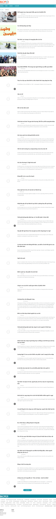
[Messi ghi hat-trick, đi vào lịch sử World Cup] (8, 194)
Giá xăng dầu (3, 501)
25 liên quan (23, 344)
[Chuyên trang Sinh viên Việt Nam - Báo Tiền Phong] (18, 68)
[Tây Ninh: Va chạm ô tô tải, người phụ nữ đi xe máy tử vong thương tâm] (8, 386)
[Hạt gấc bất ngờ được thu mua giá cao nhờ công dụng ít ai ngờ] (8, 235)
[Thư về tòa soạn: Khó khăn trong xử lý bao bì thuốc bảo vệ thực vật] (8, 441)
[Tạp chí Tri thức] (18, 205)
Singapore (54, 504)
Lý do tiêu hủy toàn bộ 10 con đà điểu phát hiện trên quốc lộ (33, 368)
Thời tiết (10, 501)
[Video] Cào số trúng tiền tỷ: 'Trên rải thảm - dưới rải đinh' (32, 478)
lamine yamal (39, 502)
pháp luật (35, 501)
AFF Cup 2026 (39, 499)
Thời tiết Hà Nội (45, 501)
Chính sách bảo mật (3, 513)
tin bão (2, 504)
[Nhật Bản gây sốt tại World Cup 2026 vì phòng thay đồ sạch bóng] (8, 208)
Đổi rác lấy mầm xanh (23, 108)
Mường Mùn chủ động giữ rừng (25, 299)
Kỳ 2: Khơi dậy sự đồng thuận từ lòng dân (28, 422)
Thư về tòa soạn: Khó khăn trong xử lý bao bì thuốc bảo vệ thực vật (35, 436)
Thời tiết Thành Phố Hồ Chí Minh (10, 504)
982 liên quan (22, 191)
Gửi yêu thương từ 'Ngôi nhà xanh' (26, 162)
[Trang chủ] (4, 2)
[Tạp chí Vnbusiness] (18, 454)
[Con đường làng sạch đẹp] (8, 30)
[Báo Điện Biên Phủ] (19, 301)
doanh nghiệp (22, 502)
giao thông (3, 502)
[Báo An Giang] (18, 219)
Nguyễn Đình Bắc (9, 502)
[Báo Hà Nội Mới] (18, 27)
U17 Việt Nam (19, 504)
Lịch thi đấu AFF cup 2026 (27, 504)
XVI (31, 502)
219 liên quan (23, 454)
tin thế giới (3, 499)
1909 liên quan (23, 55)
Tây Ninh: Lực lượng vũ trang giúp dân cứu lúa (29, 39)
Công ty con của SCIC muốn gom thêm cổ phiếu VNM (31, 285)
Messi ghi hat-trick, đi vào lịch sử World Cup (29, 190)
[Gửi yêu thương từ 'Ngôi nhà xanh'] (8, 167)
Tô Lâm (34, 502)
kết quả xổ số (45, 499)
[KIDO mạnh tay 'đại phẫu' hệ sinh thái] (8, 276)
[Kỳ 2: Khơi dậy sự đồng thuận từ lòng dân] (8, 427)
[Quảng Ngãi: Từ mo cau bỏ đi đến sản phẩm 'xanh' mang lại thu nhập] (8, 359)
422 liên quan (22, 205)
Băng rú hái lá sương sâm (24, 464)
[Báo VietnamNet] (18, 370)
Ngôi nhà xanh (21, 258)
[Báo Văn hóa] (18, 137)
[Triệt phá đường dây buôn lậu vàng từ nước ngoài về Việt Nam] (8, 331)
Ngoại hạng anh (35, 504)
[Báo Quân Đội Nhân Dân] (19, 41)
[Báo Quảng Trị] (19, 164)
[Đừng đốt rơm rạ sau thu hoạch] (8, 180)
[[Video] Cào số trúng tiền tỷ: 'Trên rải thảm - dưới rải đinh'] (8, 482)
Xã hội (14, 502)
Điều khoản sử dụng (3, 512)
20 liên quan (22, 219)
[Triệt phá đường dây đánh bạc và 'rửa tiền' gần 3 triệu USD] (8, 221)
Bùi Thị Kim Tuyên (20, 499)
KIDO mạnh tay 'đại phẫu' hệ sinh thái (27, 272)
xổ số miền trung (23, 501)
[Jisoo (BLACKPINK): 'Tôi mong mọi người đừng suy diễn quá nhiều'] (8, 71)
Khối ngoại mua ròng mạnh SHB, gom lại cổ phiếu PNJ (31, 12)
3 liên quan (23, 41)
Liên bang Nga (45, 502)
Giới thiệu (1, 511)
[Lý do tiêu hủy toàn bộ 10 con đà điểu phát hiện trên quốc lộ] (8, 372)
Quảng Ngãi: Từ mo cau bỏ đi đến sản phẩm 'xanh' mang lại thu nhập (35, 354)
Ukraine (17, 502)
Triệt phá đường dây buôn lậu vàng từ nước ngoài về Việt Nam (34, 327)
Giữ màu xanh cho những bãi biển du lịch (28, 135)
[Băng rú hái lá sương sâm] (8, 468)
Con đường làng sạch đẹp (24, 26)
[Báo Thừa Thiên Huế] (18, 466)
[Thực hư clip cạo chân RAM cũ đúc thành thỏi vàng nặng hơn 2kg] (8, 85)
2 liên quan (21, 287)
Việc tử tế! (20, 94)
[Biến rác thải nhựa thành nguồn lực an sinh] (8, 318)
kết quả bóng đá (16, 501)
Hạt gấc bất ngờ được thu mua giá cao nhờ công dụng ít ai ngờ (34, 231)
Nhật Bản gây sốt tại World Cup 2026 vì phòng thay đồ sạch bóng (34, 203)
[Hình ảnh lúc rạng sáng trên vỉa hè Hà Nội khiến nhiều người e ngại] (8, 400)
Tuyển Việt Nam (30, 501)
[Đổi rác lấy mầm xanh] (8, 112)
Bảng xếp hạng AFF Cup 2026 (11, 499)
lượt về (40, 501)
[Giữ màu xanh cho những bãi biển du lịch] (8, 139)
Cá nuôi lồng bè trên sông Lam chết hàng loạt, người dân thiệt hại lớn (35, 409)
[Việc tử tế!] (8, 98)
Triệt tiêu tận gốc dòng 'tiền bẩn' (26, 53)
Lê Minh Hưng (27, 499)
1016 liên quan (23, 424)
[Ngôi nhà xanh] (8, 262)
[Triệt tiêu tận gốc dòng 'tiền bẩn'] (8, 57)
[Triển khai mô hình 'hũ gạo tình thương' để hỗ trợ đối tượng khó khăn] (8, 126)
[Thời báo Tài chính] (18, 14)
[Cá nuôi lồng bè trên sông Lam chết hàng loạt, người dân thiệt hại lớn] (8, 413)
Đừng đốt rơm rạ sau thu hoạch (25, 176)
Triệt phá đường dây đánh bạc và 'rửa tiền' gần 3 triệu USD (33, 217)
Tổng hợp (13, 511)
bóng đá (50, 499)
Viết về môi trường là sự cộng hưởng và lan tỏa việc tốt (32, 149)
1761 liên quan (25, 301)
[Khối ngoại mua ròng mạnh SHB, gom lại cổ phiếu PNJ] (8, 16)
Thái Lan (50, 501)
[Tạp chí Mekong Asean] (18, 287)
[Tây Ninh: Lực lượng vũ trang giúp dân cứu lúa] (8, 44)
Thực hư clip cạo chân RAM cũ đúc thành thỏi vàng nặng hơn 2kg (34, 80)
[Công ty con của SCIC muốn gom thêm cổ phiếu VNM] (8, 290)
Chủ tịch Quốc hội (43, 504)
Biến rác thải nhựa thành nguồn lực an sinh (28, 313)
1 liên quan (22, 96)
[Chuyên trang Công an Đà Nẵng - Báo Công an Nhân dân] (18, 96)
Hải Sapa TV (49, 504)
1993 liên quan (23, 68)
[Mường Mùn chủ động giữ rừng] (8, 303)
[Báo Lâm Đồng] (18, 424)
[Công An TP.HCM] (18, 385)
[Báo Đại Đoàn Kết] (18, 55)
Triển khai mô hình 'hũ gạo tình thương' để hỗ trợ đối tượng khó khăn (36, 121)
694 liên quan (24, 164)
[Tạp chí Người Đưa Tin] (18, 82)
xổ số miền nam (33, 499)
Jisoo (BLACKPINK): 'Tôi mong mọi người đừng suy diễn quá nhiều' (35, 67)
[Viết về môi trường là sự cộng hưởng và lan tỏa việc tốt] (8, 153)
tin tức (50, 502)
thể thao (27, 502)
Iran (7, 501)
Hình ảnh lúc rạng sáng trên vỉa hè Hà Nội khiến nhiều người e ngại (35, 395)
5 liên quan (23, 356)
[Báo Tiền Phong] (18, 123)
